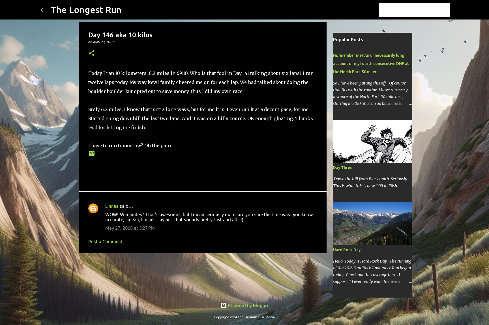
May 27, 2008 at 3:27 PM (130, 228)
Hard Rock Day (347, 250)
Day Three (342, 167)
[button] (91, 53)
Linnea (112, 206)
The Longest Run (86, 10)
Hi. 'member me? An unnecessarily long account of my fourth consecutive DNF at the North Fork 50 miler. (371, 63)
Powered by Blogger (248, 305)
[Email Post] (91, 155)
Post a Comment (105, 241)
